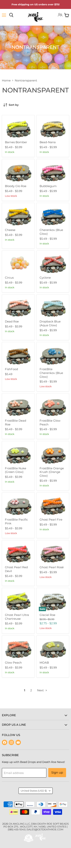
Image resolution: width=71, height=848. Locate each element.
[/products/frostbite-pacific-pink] (18, 505)
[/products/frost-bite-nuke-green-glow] (18, 453)
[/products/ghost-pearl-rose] (53, 552)
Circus (9, 277)
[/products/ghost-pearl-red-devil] (18, 552)
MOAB (44, 662)
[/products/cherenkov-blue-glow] (53, 215)
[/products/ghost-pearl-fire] (53, 505)
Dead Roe (12, 321)
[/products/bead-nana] (53, 127)
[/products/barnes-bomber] (18, 127)
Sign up (57, 772)
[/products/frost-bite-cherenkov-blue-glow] (53, 354)
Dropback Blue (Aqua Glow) (50, 323)
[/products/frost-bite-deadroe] (18, 406)
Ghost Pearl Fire (51, 519)
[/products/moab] (53, 648)
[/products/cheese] (18, 215)
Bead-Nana (48, 142)
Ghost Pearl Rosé (52, 567)
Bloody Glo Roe (15, 186)
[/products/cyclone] (53, 263)
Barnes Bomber (16, 142)
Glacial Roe (47, 615)
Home (6, 80)
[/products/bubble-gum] (53, 171)
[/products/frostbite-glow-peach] (53, 406)
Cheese (10, 230)
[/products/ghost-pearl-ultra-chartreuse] (18, 600)
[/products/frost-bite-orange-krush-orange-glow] (53, 453)
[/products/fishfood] (18, 354)
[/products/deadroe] (18, 307)
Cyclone (45, 277)
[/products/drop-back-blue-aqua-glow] (53, 307)
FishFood (11, 369)
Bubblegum (48, 186)
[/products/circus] (18, 263)
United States (34, 790)
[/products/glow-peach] (18, 648)
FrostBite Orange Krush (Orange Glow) (52, 471)
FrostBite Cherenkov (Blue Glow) (51, 372)
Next (40, 690)
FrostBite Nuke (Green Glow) (15, 470)
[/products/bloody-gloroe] (18, 171)
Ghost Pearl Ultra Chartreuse (17, 616)
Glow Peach (13, 662)
